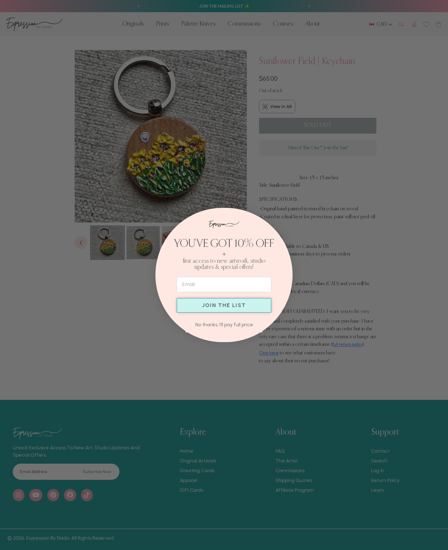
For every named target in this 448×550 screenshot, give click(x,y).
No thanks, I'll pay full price (224, 324)
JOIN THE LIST (224, 305)
